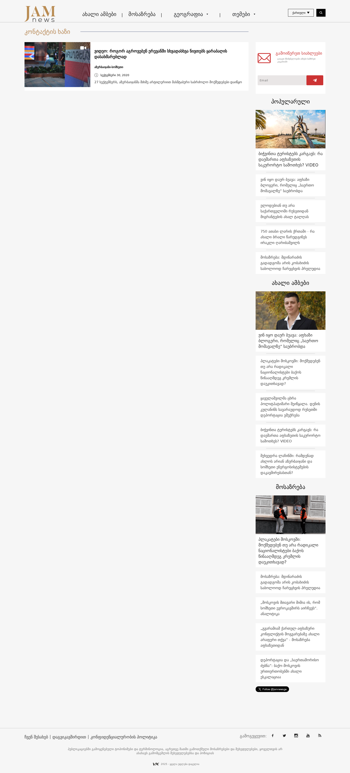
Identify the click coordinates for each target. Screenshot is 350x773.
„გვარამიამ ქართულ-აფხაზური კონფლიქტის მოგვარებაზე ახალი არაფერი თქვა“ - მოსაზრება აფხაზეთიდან (289, 636)
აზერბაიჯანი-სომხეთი (108, 67)
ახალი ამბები (99, 14)
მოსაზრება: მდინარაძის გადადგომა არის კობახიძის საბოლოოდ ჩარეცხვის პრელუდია (290, 263)
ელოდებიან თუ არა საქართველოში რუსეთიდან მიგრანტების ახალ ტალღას (284, 211)
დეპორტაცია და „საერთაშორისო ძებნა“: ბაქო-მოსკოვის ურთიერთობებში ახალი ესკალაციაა (289, 668)
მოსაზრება (142, 14)
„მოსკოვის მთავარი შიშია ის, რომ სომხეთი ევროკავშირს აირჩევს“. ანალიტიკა (290, 608)
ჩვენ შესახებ (36, 737)
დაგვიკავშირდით (69, 737)
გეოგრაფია (188, 14)
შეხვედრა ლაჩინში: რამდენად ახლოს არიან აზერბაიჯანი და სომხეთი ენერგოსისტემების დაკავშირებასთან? (287, 464)
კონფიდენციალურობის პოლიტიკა (124, 737)
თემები (241, 14)
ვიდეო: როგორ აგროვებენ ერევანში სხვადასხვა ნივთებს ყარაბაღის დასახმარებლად (160, 54)
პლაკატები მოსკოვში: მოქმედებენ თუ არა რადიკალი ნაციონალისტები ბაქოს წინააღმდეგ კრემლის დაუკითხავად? (290, 372)
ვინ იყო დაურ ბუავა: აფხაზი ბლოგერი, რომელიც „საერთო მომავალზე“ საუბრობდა (287, 185)
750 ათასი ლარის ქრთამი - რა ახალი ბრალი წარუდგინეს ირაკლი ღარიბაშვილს (287, 237)
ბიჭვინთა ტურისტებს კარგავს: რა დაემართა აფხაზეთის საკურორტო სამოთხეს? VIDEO (290, 159)
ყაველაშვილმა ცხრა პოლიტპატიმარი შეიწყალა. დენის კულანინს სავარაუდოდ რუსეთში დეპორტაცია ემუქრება (290, 406)
